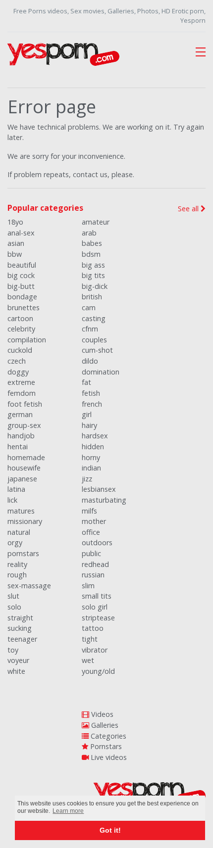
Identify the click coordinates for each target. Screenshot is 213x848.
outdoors (97, 542)
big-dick (94, 286)
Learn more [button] (68, 810)
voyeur (18, 660)
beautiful (21, 265)
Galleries (103, 725)
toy (12, 650)
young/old (98, 671)
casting (94, 318)
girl (87, 414)
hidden (93, 446)
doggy (18, 372)
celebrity (21, 328)
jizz (87, 478)
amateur (95, 222)
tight (90, 639)
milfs (89, 511)
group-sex (24, 425)
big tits (93, 275)
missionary (24, 521)
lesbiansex (99, 489)
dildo (90, 361)
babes (92, 243)
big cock (21, 275)
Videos (101, 714)
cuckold (19, 350)
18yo (15, 222)
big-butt (21, 286)
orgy (14, 542)
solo (14, 607)
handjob (21, 435)
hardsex (95, 435)
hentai (17, 446)
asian (15, 243)
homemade (26, 457)
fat (86, 382)
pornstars (23, 553)
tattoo (93, 628)
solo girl (94, 607)
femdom (21, 393)
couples (94, 339)
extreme (21, 382)
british (92, 296)
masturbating (104, 500)
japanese (22, 478)
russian (93, 574)
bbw (14, 254)
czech (16, 361)
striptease (98, 617)
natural (18, 532)
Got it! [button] (110, 830)
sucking (19, 628)
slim (88, 585)
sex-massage (29, 585)
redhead (95, 564)
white (16, 671)
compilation (26, 339)
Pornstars (105, 746)
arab (89, 232)
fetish (91, 393)
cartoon (20, 318)
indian (91, 467)
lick (12, 500)
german (20, 414)
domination (100, 372)
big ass (93, 265)
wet (88, 660)
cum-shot (97, 350)
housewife (24, 467)
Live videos (108, 757)
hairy (89, 425)
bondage (22, 296)
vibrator (94, 650)
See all (189, 208)
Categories (107, 736)
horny (91, 457)
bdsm (91, 254)
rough (17, 574)
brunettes (23, 307)
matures (21, 511)
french (92, 404)
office (91, 532)
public (91, 553)
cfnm (90, 328)
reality (17, 564)
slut (13, 596)
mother (94, 521)
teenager (22, 639)
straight (20, 617)
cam (89, 307)
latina (16, 489)
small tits (96, 596)
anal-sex (21, 232)
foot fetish (24, 404)
